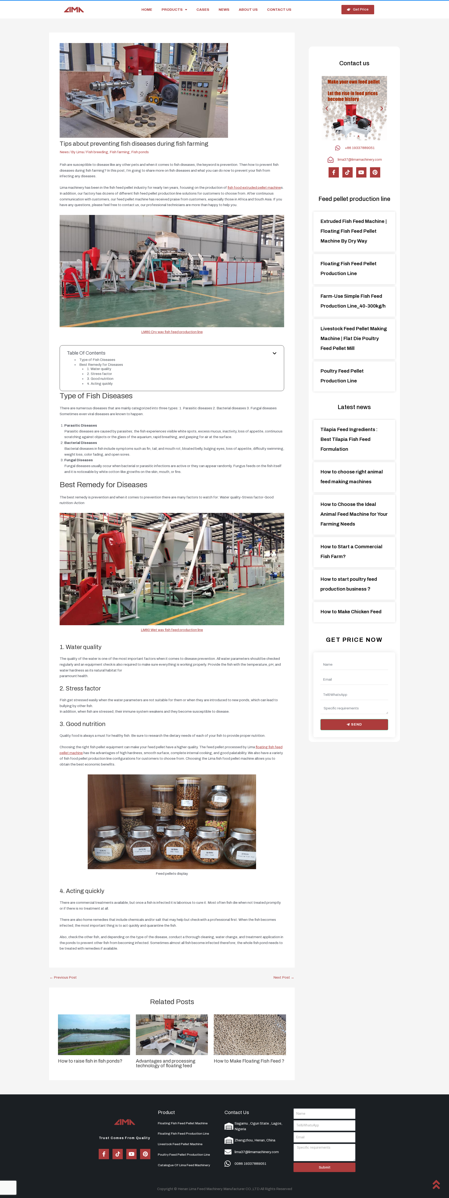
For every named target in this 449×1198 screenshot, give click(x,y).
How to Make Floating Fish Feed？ (249, 1061)
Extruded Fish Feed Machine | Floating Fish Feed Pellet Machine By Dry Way (353, 231)
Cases (202, 9)
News (224, 9)
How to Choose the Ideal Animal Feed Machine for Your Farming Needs (354, 514)
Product (166, 1112)
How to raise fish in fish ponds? (90, 1061)
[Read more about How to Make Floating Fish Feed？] (250, 1034)
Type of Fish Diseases (97, 360)
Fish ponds (140, 152)
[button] (350, 136)
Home (146, 9)
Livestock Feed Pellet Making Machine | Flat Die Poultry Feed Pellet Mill (353, 338)
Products (172, 9)
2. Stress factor (99, 374)
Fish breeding (97, 152)
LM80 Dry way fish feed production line (172, 332)
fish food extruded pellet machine (254, 187)
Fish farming (120, 152)
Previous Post (63, 977)
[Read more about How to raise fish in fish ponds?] (94, 1034)
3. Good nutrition (100, 379)
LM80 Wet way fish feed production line (172, 630)
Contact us (279, 9)
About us (248, 9)
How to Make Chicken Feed (350, 611)
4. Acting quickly (100, 383)
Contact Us (236, 1112)
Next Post (283, 977)
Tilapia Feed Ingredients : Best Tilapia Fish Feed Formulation (349, 439)
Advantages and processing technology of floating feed (165, 1063)
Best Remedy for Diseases (101, 365)
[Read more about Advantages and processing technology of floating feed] (172, 1034)
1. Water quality (99, 369)
